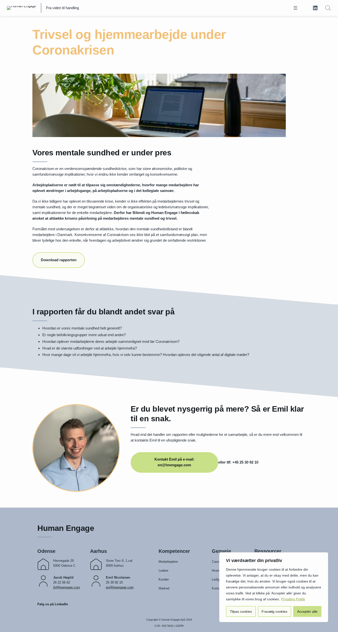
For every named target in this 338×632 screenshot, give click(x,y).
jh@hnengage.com (66, 587)
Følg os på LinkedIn (52, 604)
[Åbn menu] (295, 8)
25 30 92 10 (114, 582)
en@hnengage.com (120, 587)
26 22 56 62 (61, 582)
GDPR (180, 625)
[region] (273, 587)
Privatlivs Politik (293, 599)
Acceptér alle (307, 611)
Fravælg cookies (274, 611)
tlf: (229, 462)
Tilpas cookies (241, 611)
